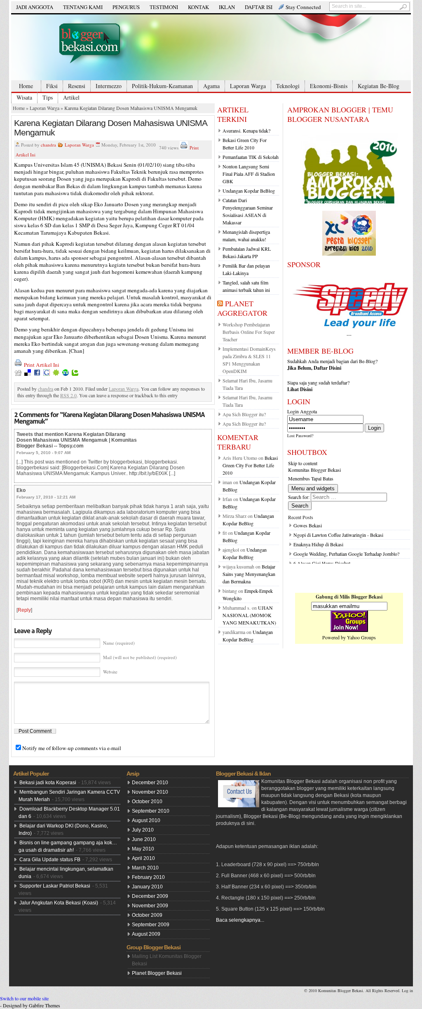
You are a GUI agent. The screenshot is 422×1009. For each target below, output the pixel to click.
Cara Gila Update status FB (49, 859)
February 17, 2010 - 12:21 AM (45, 497)
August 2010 (146, 820)
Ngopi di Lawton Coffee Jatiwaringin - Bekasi (338, 534)
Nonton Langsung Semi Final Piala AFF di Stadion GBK (249, 173)
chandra (48, 145)
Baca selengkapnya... (240, 920)
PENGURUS (126, 7)
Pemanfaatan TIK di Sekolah (251, 157)
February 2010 (148, 877)
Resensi (76, 86)
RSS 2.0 (68, 395)
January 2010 (147, 887)
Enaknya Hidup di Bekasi (318, 544)
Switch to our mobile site (24, 998)
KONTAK (198, 7)
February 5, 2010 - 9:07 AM (43, 452)
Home (26, 86)
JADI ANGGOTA (34, 7)
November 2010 (150, 792)
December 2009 (150, 896)
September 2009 (150, 924)
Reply (24, 610)
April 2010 (143, 858)
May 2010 (143, 849)
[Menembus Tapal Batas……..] (211, 47)
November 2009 (150, 906)
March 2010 (145, 868)
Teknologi (288, 86)
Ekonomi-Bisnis (328, 86)
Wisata (24, 97)
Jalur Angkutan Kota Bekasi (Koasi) (58, 903)
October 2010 (147, 801)
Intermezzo (109, 86)
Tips (47, 97)
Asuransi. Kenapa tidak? (246, 130)
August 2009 (146, 934)
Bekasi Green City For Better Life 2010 (250, 465)
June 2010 (144, 839)
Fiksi (52, 86)
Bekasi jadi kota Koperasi (47, 782)
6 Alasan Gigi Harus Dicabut (321, 563)
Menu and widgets (313, 488)
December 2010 (150, 782)
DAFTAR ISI (258, 7)
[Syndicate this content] (220, 303)
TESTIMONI (164, 7)
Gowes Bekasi (307, 525)
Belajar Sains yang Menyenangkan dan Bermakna (249, 574)
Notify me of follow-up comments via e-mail (71, 748)
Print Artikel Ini (41, 364)
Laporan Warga (248, 86)
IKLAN (227, 7)
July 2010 (143, 830)
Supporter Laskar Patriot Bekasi (54, 886)
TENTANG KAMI (83, 7)
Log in (407, 990)
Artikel (71, 97)
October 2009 (147, 915)
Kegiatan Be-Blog (378, 86)
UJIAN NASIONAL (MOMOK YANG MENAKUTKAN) (249, 615)
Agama (211, 86)
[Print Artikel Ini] (184, 147)
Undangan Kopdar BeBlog (249, 190)
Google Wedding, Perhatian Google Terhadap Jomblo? (346, 553)
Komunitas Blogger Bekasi (314, 469)
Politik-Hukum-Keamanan (162, 86)
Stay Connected (303, 7)
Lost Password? (300, 435)
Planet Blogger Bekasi (157, 973)
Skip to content (302, 463)
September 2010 (150, 811)
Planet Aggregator (242, 308)
